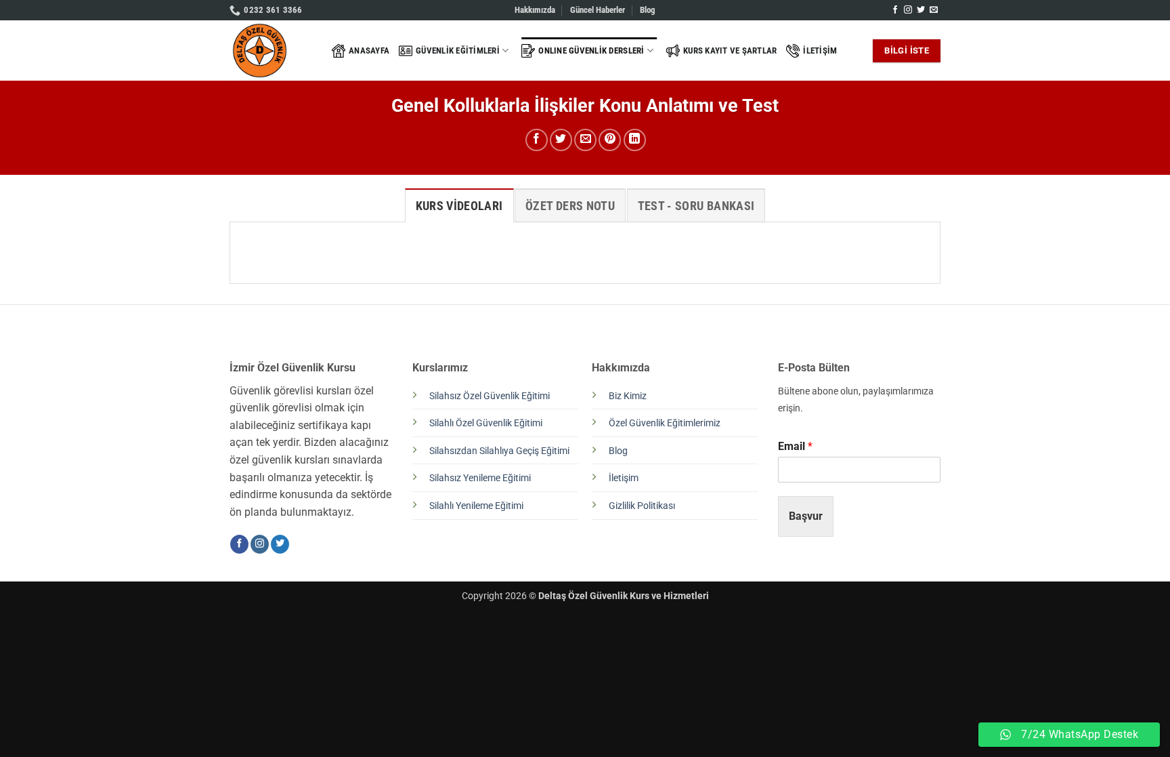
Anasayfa (369, 50)
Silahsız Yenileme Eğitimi (480, 478)
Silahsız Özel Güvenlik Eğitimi (489, 396)
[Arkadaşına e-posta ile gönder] (585, 140)
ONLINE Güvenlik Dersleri (591, 50)
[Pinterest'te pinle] (610, 140)
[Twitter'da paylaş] (561, 140)
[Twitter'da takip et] (921, 10)
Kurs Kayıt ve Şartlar (730, 50)
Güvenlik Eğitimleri (458, 50)
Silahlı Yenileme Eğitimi (476, 506)
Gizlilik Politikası (642, 506)
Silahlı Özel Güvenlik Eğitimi (485, 423)
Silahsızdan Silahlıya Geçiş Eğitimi (499, 451)
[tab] (459, 205)
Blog (647, 10)
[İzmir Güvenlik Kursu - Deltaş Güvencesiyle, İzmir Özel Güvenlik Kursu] (270, 50)
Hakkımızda (535, 10)
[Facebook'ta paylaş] (536, 140)
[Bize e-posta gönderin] (934, 10)
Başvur (806, 516)
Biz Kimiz (628, 396)
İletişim (820, 50)
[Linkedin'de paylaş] (635, 140)
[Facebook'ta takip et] (895, 10)
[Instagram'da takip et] (908, 10)
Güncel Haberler (597, 10)
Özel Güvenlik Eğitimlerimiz (664, 423)
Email (795, 446)
